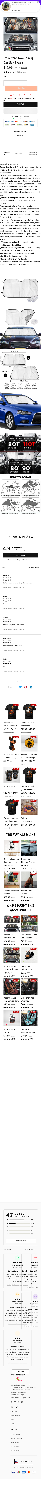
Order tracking (15, 1416)
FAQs (12, 1420)
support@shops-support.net (20, 1398)
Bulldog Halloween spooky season (17, 1285)
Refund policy (15, 1451)
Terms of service (16, 1438)
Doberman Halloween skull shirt (17, 1324)
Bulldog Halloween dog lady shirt (17, 1363)
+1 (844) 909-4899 (17, 1395)
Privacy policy (15, 1434)
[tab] (17, 47)
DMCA (12, 1424)
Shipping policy (15, 1442)
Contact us (14, 1412)
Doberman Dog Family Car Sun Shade (14, 587)
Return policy (14, 1447)
